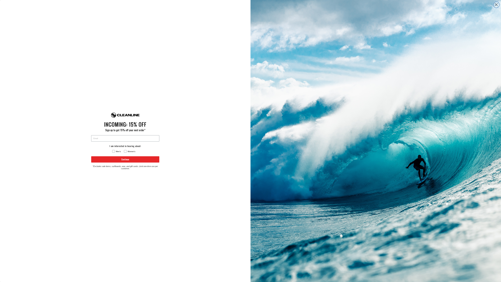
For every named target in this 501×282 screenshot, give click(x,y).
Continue (125, 159)
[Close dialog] (496, 5)
